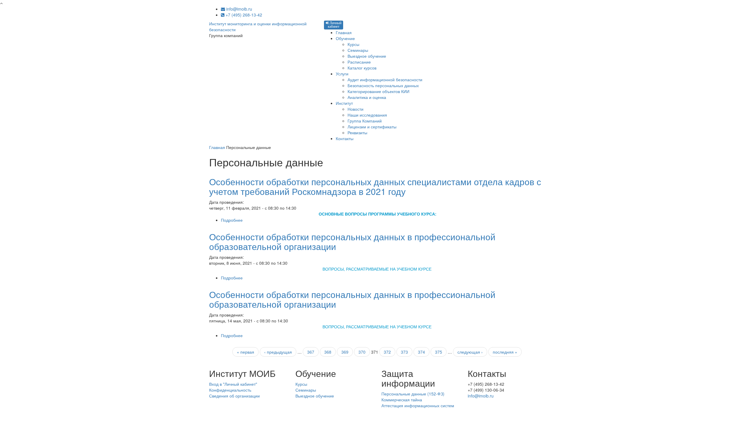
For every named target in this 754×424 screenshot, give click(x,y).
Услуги (342, 74)
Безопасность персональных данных (383, 85)
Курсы (353, 44)
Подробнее (232, 220)
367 (310, 352)
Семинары (358, 50)
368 (327, 352)
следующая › (470, 352)
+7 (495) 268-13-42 (243, 15)
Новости (355, 109)
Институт (344, 103)
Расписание (359, 62)
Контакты (344, 138)
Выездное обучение (367, 56)
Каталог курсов (362, 68)
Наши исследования (367, 115)
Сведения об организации (234, 396)
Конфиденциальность (230, 390)
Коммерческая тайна (401, 400)
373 (404, 352)
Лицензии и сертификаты (372, 127)
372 (387, 352)
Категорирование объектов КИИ (378, 91)
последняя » (505, 352)
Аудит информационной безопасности (385, 79)
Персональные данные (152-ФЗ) (412, 394)
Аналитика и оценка (367, 97)
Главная (344, 32)
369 (344, 352)
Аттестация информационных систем (417, 405)
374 (421, 352)
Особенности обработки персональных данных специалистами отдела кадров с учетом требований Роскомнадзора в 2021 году (375, 186)
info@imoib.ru (238, 9)
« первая (245, 352)
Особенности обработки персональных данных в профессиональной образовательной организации (352, 241)
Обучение (345, 38)
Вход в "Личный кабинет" (233, 384)
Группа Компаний (365, 121)
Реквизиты (357, 132)
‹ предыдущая (278, 352)
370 (362, 352)
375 (438, 352)
